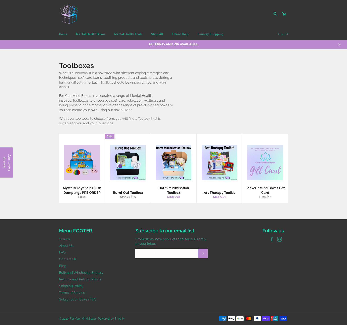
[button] (6, 162)
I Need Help (180, 34)
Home (63, 34)
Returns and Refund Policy (80, 279)
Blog (62, 266)
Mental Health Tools (128, 34)
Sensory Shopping (211, 34)
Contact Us (68, 259)
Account (283, 34)
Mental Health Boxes (90, 34)
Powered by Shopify (111, 318)
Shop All (157, 34)
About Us (66, 246)
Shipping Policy (71, 286)
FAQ (62, 252)
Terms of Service (72, 293)
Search (64, 239)
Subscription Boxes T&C (77, 299)
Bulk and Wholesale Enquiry (81, 273)
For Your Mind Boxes (83, 318)
